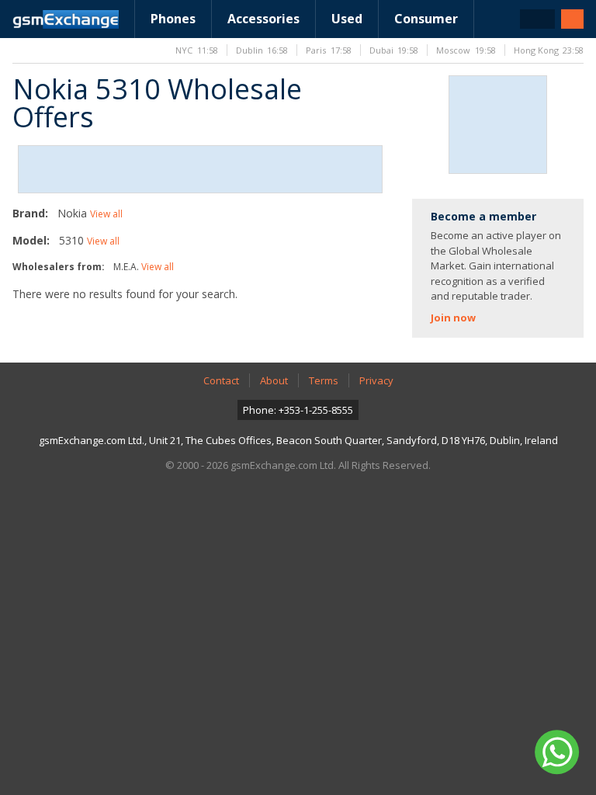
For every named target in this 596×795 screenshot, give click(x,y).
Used (346, 18)
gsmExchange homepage (65, 19)
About (274, 380)
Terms (323, 380)
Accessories (263, 18)
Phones (173, 18)
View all (106, 213)
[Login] (572, 19)
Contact (221, 380)
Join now (453, 318)
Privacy (376, 380)
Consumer (426, 18)
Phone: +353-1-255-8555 (298, 410)
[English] (537, 19)
